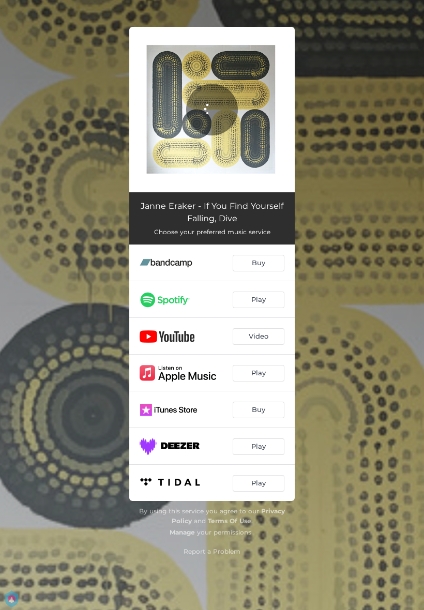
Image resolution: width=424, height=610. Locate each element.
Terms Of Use (229, 521)
